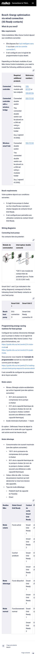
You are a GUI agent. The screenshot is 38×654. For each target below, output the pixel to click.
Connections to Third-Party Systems (20, 3)
